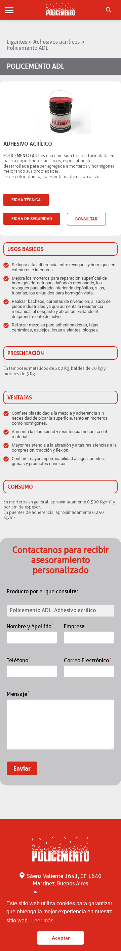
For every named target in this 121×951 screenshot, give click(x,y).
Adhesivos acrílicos (56, 42)
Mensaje (18, 694)
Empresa (74, 627)
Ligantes (17, 42)
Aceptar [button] (61, 938)
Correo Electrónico (87, 661)
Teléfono (19, 661)
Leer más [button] (42, 920)
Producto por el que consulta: (42, 592)
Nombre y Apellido (30, 627)
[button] (9, 10)
